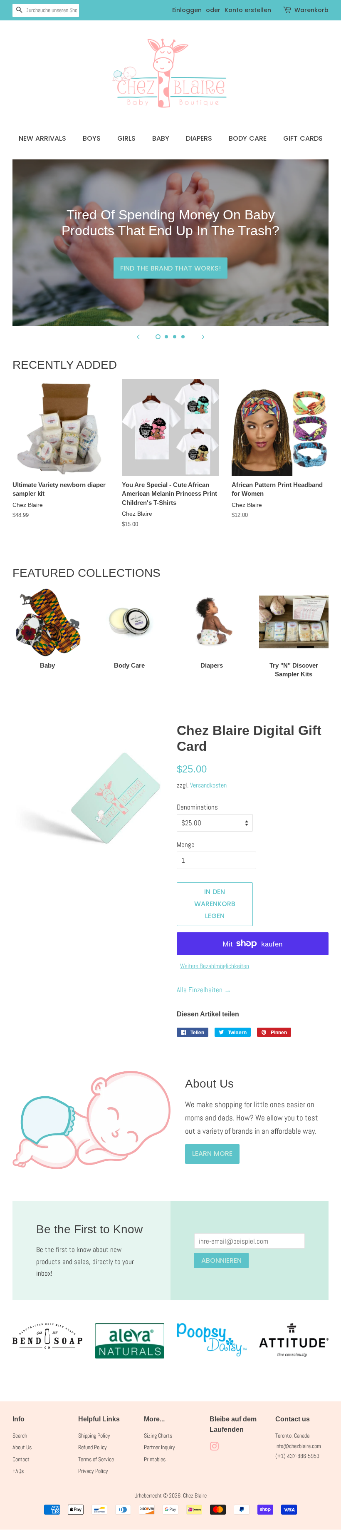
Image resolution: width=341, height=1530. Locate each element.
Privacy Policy (93, 1471)
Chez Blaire (195, 1495)
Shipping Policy (94, 1435)
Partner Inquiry (159, 1447)
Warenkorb (311, 10)
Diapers (199, 138)
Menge (186, 844)
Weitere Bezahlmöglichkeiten (214, 966)
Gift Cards (303, 138)
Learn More (212, 1153)
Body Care (248, 138)
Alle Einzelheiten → (204, 989)
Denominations (197, 807)
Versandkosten (208, 785)
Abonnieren (221, 1260)
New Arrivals (42, 138)
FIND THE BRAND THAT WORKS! (170, 268)
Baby (160, 138)
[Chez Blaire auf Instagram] (214, 1448)
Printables (155, 1459)
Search (19, 1435)
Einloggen (187, 10)
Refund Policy (92, 1447)
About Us (22, 1447)
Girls (126, 138)
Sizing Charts (158, 1435)
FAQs (18, 1471)
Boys (92, 138)
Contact (21, 1459)
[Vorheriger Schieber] (138, 336)
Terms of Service (96, 1459)
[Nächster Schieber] (203, 336)
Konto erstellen (248, 10)
